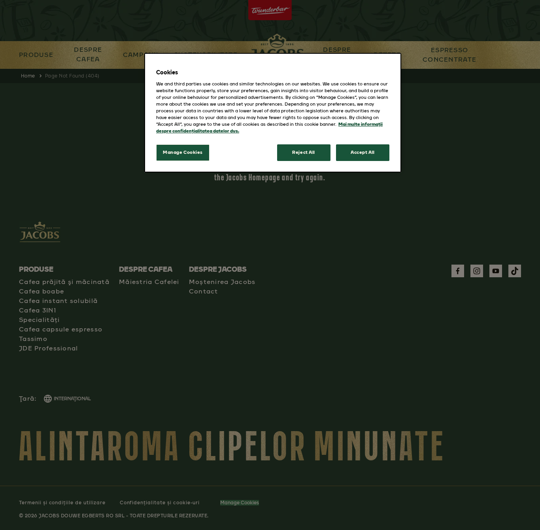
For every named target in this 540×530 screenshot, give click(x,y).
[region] (272, 112)
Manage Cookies (183, 152)
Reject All (303, 152)
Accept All (363, 152)
